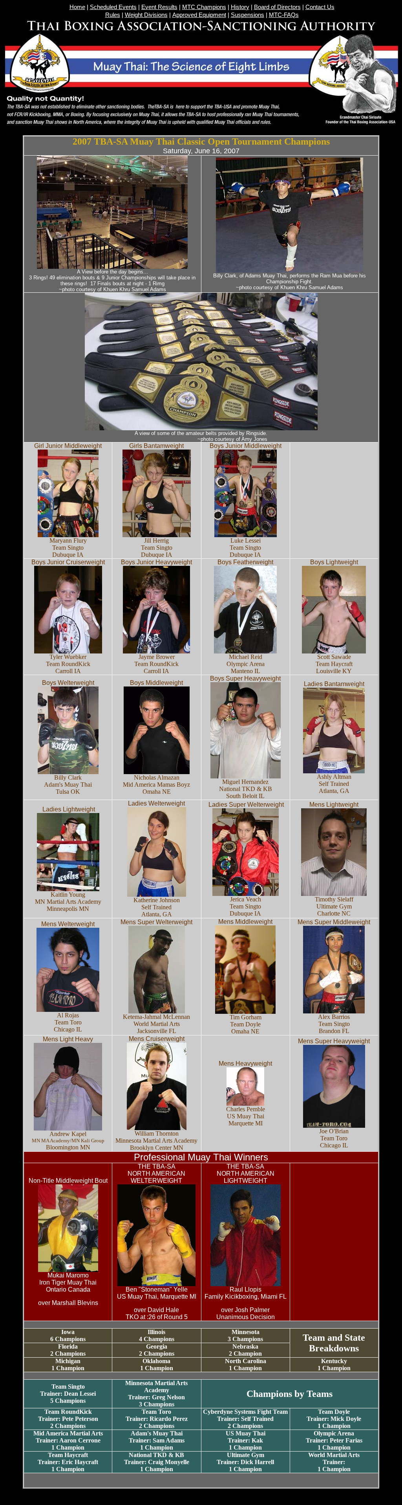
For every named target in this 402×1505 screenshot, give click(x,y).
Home (77, 7)
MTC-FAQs (284, 15)
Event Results (159, 7)
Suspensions (247, 15)
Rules (112, 15)
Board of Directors (277, 7)
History (240, 7)
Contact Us (319, 7)
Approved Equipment (199, 15)
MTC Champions (204, 7)
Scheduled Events (113, 7)
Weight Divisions (146, 15)
